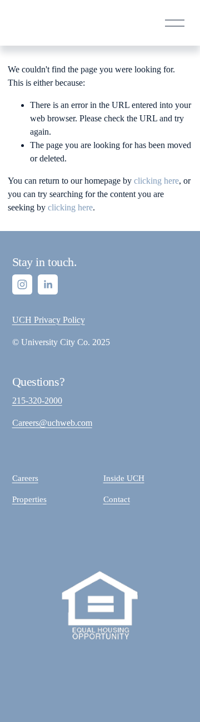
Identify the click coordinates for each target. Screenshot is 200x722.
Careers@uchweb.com (52, 423)
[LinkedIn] (48, 284)
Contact (116, 499)
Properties (29, 499)
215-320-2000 (37, 400)
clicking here (156, 180)
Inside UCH (123, 478)
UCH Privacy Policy (48, 320)
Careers (25, 478)
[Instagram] (22, 284)
